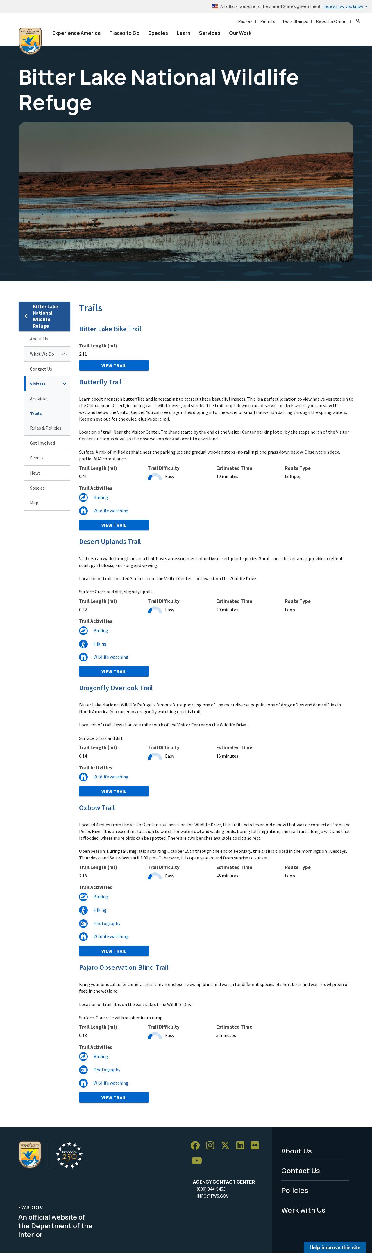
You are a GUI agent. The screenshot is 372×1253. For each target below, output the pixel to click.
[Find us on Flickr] (257, 1145)
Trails (36, 413)
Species (158, 33)
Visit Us (38, 384)
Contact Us (41, 369)
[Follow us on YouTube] (199, 1160)
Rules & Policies (45, 428)
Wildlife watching (111, 510)
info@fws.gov (212, 1196)
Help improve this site (335, 1247)
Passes (245, 21)
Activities (39, 398)
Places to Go (124, 33)
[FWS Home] (30, 41)
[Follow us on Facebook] (197, 1145)
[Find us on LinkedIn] (242, 1145)
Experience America (76, 33)
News (35, 473)
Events (37, 458)
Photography (107, 923)
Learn (183, 33)
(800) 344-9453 (211, 1189)
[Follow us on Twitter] (227, 1145)
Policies (294, 1190)
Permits (267, 21)
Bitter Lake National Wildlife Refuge (45, 316)
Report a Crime (330, 21)
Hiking (100, 644)
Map (34, 503)
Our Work (240, 33)
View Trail (114, 365)
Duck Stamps (295, 21)
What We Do (42, 354)
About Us (39, 339)
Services (209, 33)
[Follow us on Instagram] (212, 1145)
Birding (101, 497)
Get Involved (42, 443)
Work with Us (303, 1210)
